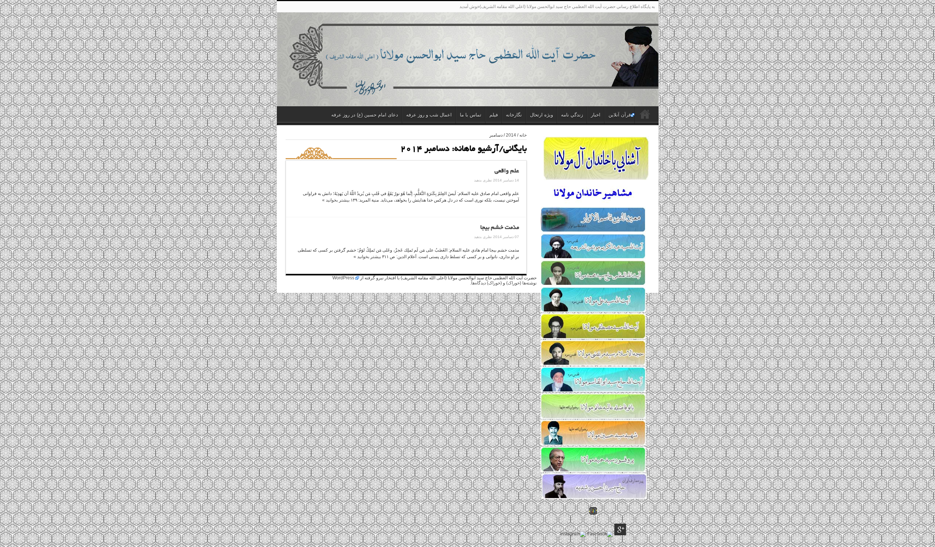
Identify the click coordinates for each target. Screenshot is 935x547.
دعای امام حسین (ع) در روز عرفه (364, 115)
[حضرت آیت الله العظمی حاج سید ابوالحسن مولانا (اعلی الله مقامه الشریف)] (467, 89)
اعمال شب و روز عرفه (429, 115)
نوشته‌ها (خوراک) (521, 283)
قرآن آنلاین (619, 115)
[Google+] (620, 530)
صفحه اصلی (645, 115)
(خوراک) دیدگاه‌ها (486, 283)
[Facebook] (600, 534)
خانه (523, 135)
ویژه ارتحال (541, 115)
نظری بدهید (483, 180)
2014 (511, 135)
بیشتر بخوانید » (336, 200)
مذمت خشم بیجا (499, 228)
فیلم (493, 115)
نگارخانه (514, 115)
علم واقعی (507, 171)
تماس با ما (470, 115)
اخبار (595, 115)
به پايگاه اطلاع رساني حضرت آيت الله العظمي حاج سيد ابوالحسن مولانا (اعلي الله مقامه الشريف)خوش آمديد (557, 6)
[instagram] (573, 534)
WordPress (343, 277)
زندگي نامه (572, 115)
